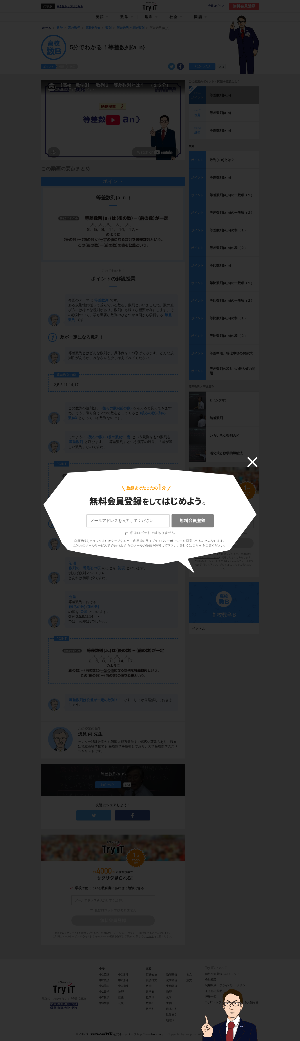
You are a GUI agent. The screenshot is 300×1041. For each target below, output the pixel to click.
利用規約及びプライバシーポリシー (157, 541)
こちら (197, 545)
